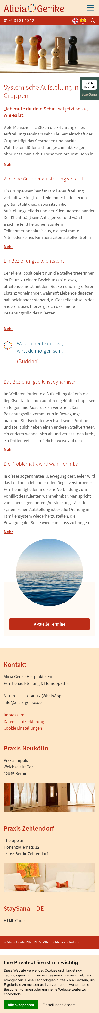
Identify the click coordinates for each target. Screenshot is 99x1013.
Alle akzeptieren (21, 1005)
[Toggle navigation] (90, 7)
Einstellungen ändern (59, 1005)
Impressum (14, 715)
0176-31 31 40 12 (19, 20)
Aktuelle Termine (49, 624)
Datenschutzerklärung (24, 721)
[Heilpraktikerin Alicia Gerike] (34, 7)
